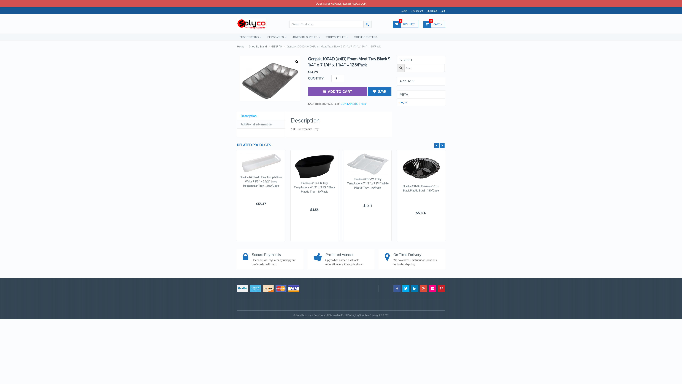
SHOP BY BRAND (249, 37)
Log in (403, 102)
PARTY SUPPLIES (335, 37)
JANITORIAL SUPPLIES (305, 37)
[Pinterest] (441, 288)
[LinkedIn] (414, 288)
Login (404, 10)
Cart (443, 10)
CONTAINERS (349, 104)
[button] (297, 62)
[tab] (261, 116)
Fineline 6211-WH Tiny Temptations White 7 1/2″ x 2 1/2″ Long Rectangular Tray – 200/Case (261, 181)
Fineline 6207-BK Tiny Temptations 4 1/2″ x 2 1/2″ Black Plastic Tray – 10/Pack (314, 187)
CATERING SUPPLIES (365, 37)
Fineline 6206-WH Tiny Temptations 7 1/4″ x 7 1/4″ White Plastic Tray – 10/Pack (368, 183)
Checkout (432, 10)
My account (417, 10)
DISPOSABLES (275, 37)
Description (249, 116)
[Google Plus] (423, 288)
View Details (421, 172)
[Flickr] (432, 288)
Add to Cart (340, 92)
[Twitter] (405, 288)
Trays (362, 104)
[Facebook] (396, 288)
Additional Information (256, 124)
